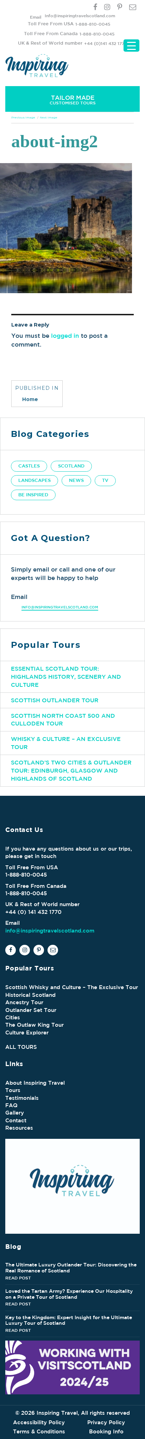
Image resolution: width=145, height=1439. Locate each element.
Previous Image (23, 117)
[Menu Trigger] (131, 45)
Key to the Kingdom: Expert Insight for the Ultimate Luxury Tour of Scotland (68, 1320)
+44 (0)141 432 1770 (105, 43)
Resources (19, 1128)
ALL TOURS (21, 1047)
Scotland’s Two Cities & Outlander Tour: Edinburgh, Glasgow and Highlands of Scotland (71, 770)
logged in (65, 335)
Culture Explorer (27, 1032)
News (76, 480)
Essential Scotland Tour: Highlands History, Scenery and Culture (66, 676)
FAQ (11, 1105)
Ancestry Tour (24, 1002)
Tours (12, 1090)
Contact (15, 1120)
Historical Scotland (30, 995)
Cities (12, 1017)
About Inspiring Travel (35, 1083)
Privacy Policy (106, 1422)
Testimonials (22, 1098)
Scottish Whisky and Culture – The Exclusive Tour (71, 987)
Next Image (48, 117)
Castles (29, 466)
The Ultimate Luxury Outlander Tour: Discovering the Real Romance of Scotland (71, 1267)
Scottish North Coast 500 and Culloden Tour (63, 719)
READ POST (18, 1277)
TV (105, 480)
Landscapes (34, 480)
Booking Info (106, 1431)
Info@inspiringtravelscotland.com (80, 15)
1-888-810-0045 (92, 23)
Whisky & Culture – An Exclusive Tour (66, 743)
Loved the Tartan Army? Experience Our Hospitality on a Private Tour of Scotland (69, 1294)
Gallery (14, 1113)
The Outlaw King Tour (34, 1025)
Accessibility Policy (39, 1422)
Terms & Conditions (39, 1431)
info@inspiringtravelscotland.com (59, 607)
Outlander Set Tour (30, 1010)
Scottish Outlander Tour (55, 700)
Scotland (71, 466)
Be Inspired (33, 494)
